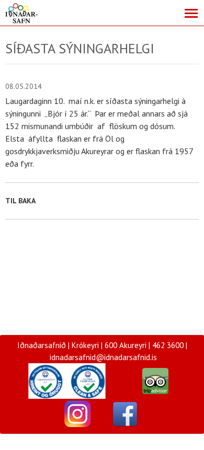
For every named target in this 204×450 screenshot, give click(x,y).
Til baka (20, 200)
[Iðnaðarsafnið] (77, 413)
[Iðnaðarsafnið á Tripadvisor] (155, 380)
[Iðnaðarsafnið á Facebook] (125, 413)
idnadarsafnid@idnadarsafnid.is (103, 357)
